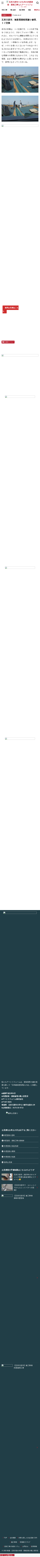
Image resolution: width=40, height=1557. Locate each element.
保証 (29, 10)
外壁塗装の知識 (9, 1157)
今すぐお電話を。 (7, 1555)
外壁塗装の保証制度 (11, 1146)
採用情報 (34, 1546)
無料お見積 (8, 1162)
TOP (5, 1538)
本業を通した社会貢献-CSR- (28, 1538)
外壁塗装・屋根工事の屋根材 (14, 1140)
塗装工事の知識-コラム (12, 1546)
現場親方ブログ (6, 15)
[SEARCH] (37, 3)
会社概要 (13, 1538)
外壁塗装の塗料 (9, 1135)
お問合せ (25, 1546)
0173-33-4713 (18, 1108)
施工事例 (22, 10)
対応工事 (4, 10)
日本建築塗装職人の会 (20, 1085)
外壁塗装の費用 (9, 1151)
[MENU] (2, 3)
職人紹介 (13, 10)
